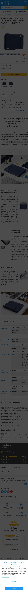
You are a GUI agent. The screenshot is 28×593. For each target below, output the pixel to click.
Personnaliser (14, 585)
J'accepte (14, 588)
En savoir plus (5, 577)
